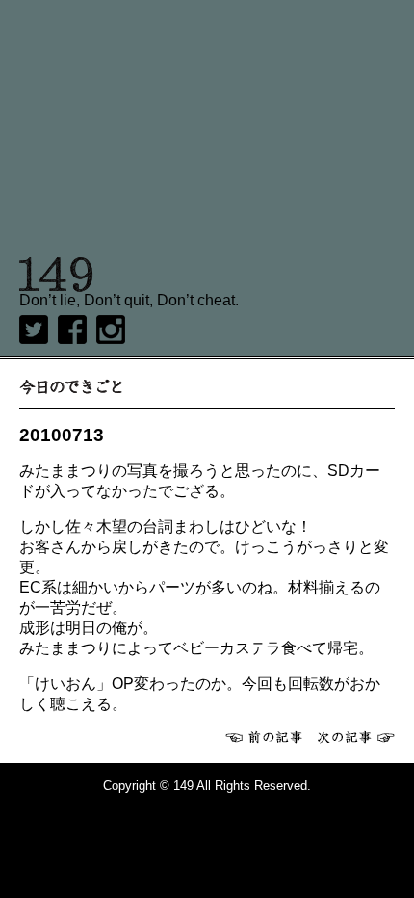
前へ (263, 737)
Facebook (72, 329)
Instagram (110, 329)
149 (56, 274)
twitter (33, 329)
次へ (356, 737)
